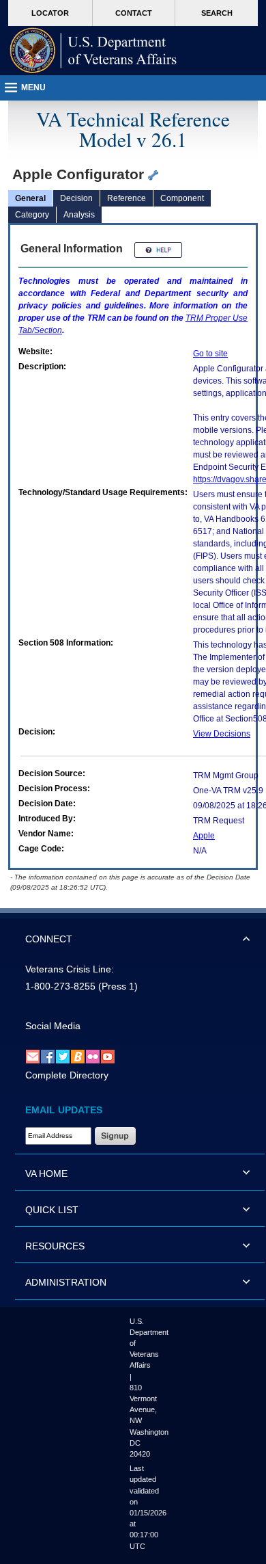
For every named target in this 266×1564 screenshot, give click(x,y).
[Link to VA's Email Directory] (32, 1056)
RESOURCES (55, 1246)
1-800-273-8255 (60, 986)
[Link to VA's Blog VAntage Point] (77, 1056)
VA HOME (46, 1173)
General (30, 198)
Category (32, 215)
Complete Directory (66, 1075)
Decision (76, 198)
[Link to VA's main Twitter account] (62, 1056)
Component (182, 198)
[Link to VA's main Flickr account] (92, 1056)
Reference (126, 198)
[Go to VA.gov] (93, 50)
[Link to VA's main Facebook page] (47, 1056)
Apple (204, 835)
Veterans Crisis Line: (69, 969)
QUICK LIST (51, 1209)
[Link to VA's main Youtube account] (107, 1056)
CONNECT (48, 938)
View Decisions (221, 734)
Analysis (79, 215)
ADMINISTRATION (65, 1282)
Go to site (210, 353)
